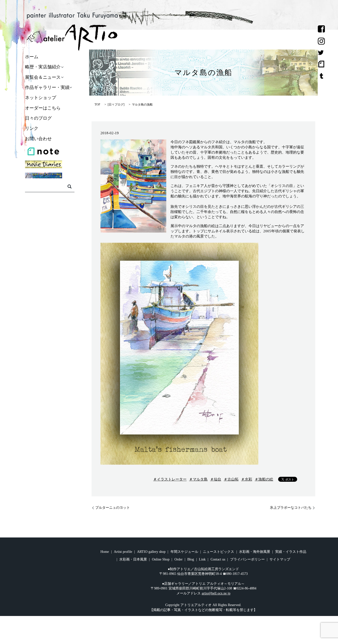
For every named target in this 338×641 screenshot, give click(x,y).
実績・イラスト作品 (290, 552)
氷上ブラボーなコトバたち (291, 507)
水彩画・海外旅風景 (254, 552)
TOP (97, 104)
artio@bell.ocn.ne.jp (216, 593)
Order (178, 559)
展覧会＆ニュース (43, 77)
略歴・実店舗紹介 (43, 67)
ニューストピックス (218, 552)
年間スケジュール (184, 552)
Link (202, 559)
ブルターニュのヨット (112, 507)
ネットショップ (40, 97)
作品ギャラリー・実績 (47, 87)
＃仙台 (215, 479)
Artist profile (123, 552)
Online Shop (160, 559)
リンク (31, 128)
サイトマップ (279, 559)
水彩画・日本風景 (133, 559)
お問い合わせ (38, 138)
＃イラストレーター (170, 479)
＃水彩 (246, 479)
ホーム (31, 56)
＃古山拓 (231, 479)
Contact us (218, 559)
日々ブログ (116, 104)
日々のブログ (38, 118)
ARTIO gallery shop (151, 552)
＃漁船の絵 (264, 479)
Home (104, 552)
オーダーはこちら (43, 108)
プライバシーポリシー (247, 559)
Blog (190, 559)
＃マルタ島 (198, 479)
